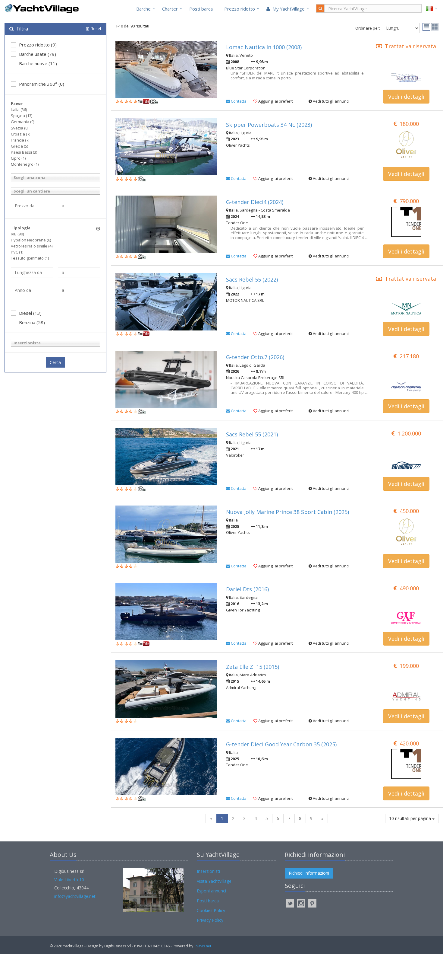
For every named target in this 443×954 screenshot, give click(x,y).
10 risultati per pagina (410, 818)
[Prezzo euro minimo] (32, 206)
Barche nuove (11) (38, 63)
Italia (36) (19, 109)
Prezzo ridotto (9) (38, 45)
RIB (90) (17, 234)
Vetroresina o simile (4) (31, 246)
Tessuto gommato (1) (30, 258)
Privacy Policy (210, 920)
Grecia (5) (19, 146)
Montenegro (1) (25, 164)
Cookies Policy (211, 910)
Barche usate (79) (37, 54)
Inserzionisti (208, 871)
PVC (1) (17, 252)
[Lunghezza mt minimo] (32, 272)
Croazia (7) (20, 134)
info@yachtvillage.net (75, 896)
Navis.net (203, 946)
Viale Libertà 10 (69, 879)
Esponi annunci (211, 891)
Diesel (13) (30, 313)
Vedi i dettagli (406, 96)
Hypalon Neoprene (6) (31, 240)
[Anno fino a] (79, 290)
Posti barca (201, 9)
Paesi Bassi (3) (24, 152)
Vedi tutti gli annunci (330, 101)
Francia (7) (20, 140)
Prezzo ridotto (239, 9)
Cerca (55, 362)
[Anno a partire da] (32, 290)
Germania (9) (22, 121)
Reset (95, 28)
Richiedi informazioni (309, 873)
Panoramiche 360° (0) (41, 84)
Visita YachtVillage (214, 881)
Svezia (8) (19, 128)
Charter (170, 9)
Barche (143, 9)
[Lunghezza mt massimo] (79, 272)
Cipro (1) (18, 158)
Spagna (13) (21, 115)
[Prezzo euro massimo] (79, 206)
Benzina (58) (32, 322)
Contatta (238, 101)
